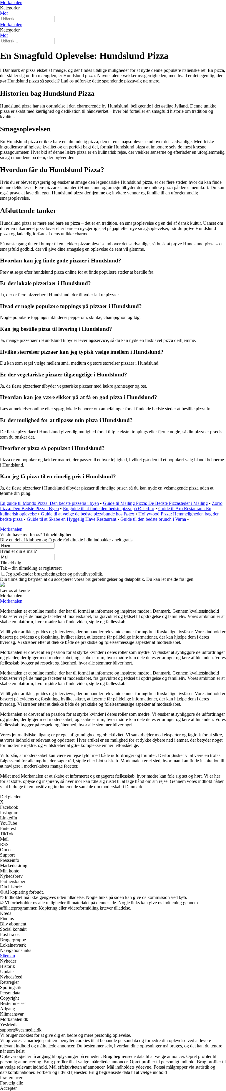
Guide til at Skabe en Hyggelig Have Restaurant (71, 519)
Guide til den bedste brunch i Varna (153, 519)
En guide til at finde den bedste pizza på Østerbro (108, 508)
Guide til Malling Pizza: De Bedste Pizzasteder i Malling (155, 503)
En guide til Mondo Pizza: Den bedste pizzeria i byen (49, 503)
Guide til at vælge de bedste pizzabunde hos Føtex (87, 513)
